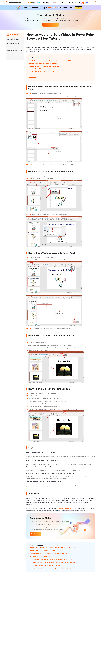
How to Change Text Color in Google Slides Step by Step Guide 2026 (49, 553)
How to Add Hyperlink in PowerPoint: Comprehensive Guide (46, 550)
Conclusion (32, 77)
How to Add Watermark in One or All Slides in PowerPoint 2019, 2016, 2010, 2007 (52, 547)
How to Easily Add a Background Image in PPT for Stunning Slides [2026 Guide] (51, 559)
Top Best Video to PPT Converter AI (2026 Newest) (44, 556)
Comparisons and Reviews (14, 50)
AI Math (54, 2)
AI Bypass (24, 2)
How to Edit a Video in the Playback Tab (42, 72)
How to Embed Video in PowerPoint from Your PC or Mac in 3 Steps (51, 61)
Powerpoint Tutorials (13, 43)
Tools (70, 2)
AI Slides (49, 2)
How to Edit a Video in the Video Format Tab (44, 69)
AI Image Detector (60, 2)
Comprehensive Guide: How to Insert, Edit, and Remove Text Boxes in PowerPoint (52, 562)
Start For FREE (49, 25)
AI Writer (34, 2)
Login (92, 2)
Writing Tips (10, 58)
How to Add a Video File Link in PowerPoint (43, 63)
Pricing (77, 2)
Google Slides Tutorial (13, 39)
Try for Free (35, 534)
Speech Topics (11, 54)
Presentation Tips (12, 47)
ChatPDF (43, 2)
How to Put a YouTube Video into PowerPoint (44, 66)
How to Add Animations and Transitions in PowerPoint (45, 565)
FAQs (30, 74)
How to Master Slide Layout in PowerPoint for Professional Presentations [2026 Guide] (53, 568)
